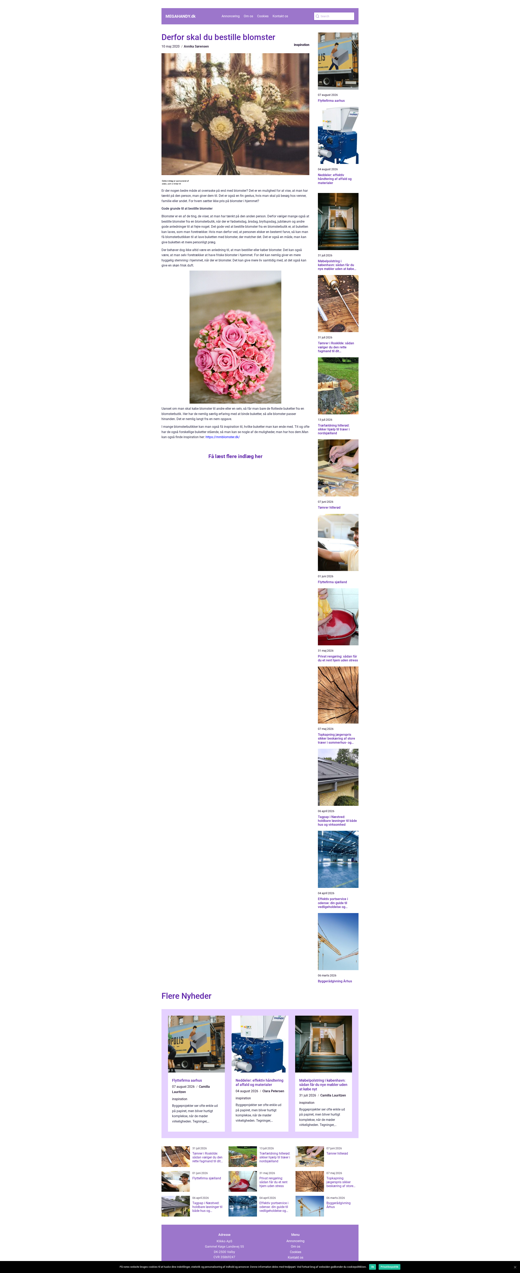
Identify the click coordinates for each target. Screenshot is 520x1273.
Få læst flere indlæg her (235, 456)
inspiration (301, 45)
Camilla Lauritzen (333, 1095)
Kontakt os (280, 16)
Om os (248, 16)
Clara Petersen (273, 1091)
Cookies (263, 16)
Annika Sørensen (196, 46)
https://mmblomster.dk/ (223, 437)
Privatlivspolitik (389, 1266)
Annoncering (231, 16)
